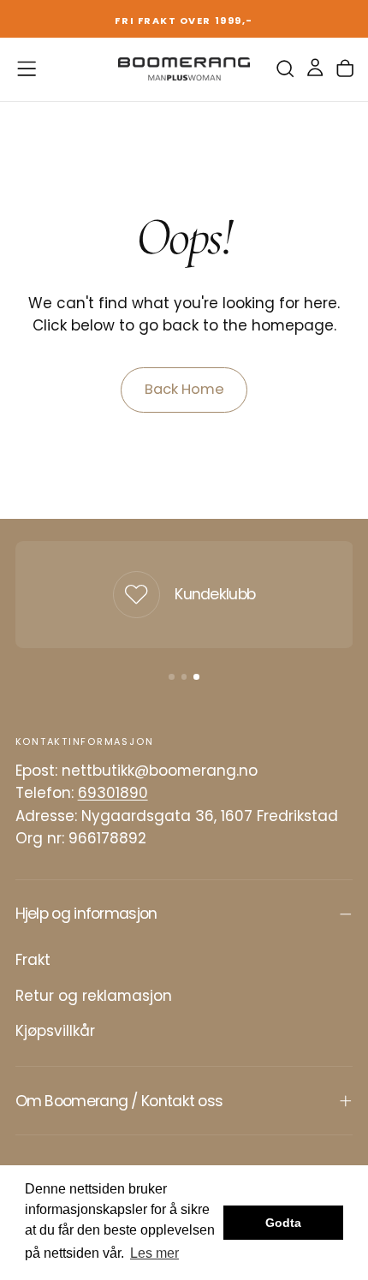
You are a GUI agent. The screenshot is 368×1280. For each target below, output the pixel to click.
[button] (26, 68)
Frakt (32, 960)
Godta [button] (283, 1222)
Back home (184, 389)
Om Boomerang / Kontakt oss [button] (119, 1101)
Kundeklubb (215, 594)
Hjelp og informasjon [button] (86, 913)
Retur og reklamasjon (93, 995)
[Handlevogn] (345, 69)
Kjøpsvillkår (55, 1031)
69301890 (113, 793)
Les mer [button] (154, 1253)
